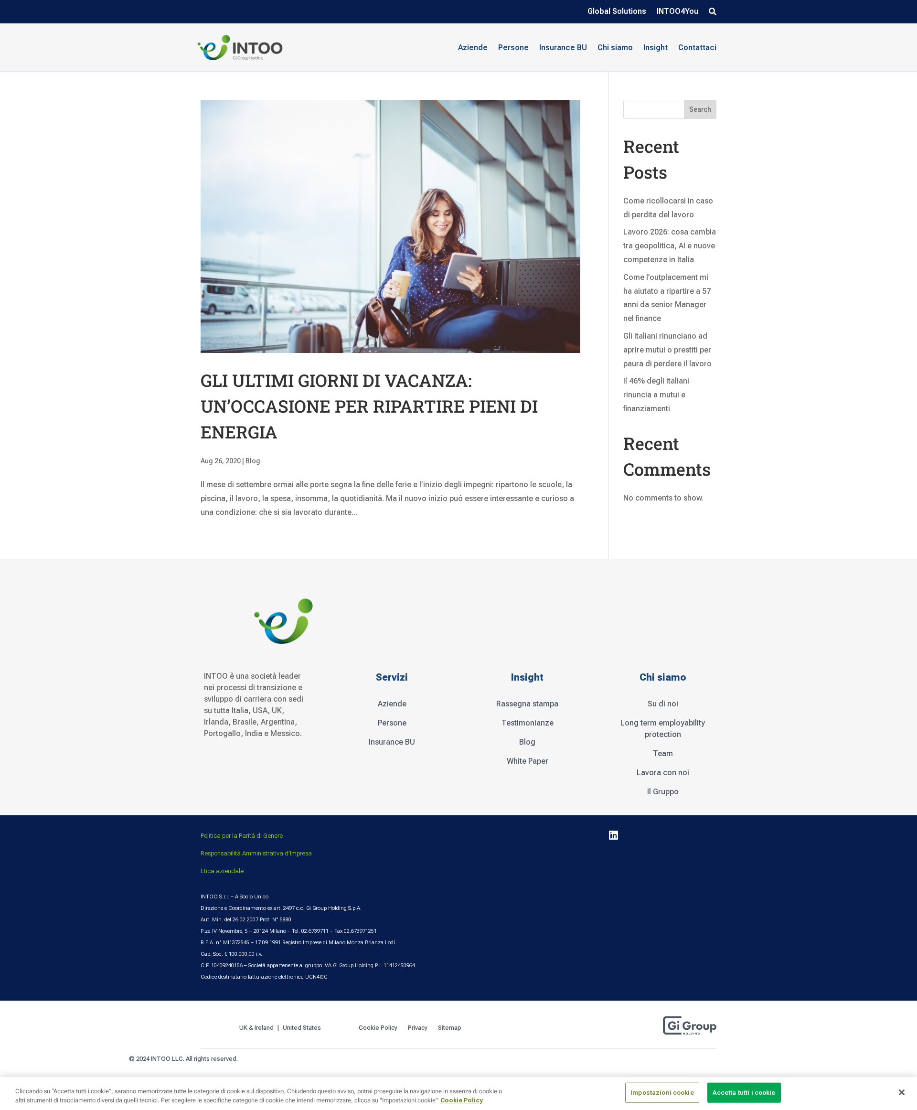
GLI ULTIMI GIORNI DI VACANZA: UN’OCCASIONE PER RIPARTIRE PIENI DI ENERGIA (369, 406)
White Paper (527, 761)
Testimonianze (527, 722)
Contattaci (697, 47)
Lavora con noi (663, 772)
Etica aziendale (222, 871)
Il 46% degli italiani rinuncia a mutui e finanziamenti (656, 394)
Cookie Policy (378, 1028)
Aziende (392, 703)
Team (663, 753)
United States (302, 1028)
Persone (392, 722)
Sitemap (449, 1028)
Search (700, 109)
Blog (252, 461)
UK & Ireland (256, 1028)
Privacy (417, 1028)
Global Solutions (616, 12)
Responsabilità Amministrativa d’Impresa (256, 853)
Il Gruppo (663, 791)
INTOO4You (677, 12)
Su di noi (663, 703)
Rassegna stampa (527, 703)
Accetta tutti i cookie (744, 1092)
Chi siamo (615, 47)
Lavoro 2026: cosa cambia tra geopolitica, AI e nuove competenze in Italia (669, 245)
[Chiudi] (901, 1092)
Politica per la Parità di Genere (242, 835)
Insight (655, 47)
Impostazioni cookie (661, 1092)
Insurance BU (563, 47)
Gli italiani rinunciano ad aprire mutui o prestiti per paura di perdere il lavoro (667, 349)
